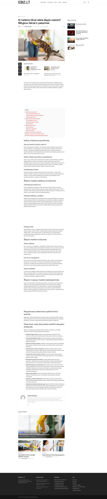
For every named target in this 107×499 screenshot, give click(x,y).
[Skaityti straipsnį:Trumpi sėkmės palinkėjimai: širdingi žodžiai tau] (71, 40)
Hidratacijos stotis (32, 117)
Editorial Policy (76, 488)
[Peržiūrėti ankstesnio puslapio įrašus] (43, 78)
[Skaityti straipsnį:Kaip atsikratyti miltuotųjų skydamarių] (53, 445)
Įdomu (55, 2)
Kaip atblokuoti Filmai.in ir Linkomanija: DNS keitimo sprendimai (82, 32)
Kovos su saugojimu (32, 128)
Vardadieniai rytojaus (59, 483)
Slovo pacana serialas (81, 24)
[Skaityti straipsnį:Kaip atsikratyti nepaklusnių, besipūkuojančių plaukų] (26, 68)
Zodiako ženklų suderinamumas (61, 488)
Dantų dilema (30, 127)
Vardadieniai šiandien (59, 485)
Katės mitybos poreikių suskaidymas (35, 115)
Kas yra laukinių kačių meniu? (33, 113)
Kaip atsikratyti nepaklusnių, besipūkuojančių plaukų (35, 68)
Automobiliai (43, 2)
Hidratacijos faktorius (32, 120)
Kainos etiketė (31, 130)
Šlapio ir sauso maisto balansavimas (34, 132)
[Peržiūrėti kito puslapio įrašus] (45, 78)
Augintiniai (23, 16)
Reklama (74, 483)
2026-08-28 (58, 75)
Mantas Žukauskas (49, 456)
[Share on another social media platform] (20, 73)
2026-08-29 (33, 70)
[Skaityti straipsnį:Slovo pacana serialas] (71, 26)
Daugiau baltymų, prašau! (33, 122)
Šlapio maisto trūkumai (31, 125)
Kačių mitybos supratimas (31, 112)
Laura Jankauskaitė (26, 436)
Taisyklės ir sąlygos (77, 490)
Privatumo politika (77, 485)
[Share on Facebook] (20, 64)
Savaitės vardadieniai (59, 481)
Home (19, 16)
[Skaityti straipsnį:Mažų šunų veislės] (71, 47)
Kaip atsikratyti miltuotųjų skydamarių (32, 73)
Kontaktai (75, 481)
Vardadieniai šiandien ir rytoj (60, 486)
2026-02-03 (78, 35)
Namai (59, 2)
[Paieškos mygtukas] (88, 2)
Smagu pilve (30, 123)
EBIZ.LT (24, 2)
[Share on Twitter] (20, 67)
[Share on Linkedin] (20, 70)
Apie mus (75, 479)
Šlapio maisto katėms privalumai (33, 118)
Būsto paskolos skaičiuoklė (60, 479)
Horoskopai (50, 2)
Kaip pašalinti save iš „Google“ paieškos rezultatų (55, 68)
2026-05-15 (78, 25)
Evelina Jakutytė (28, 26)
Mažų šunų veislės (80, 45)
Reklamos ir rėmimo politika (79, 486)
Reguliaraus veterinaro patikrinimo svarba (35, 133)
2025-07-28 (36, 26)
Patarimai (65, 2)
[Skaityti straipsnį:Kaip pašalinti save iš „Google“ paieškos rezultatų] (47, 68)
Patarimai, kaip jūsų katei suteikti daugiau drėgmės (37, 135)
